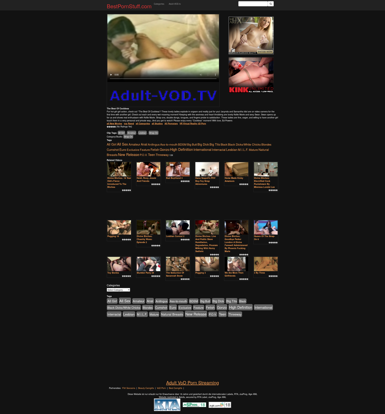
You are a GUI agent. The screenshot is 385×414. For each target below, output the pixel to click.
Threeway (162, 154)
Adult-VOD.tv (175, 3)
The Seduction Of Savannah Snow (175, 274)
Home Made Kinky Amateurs (234, 179)
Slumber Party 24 (145, 272)
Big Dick (203, 144)
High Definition (181, 149)
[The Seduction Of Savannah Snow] (178, 264)
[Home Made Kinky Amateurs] (236, 169)
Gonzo (164, 149)
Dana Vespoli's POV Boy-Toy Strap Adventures (205, 180)
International (202, 149)
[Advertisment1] (251, 35)
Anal (144, 144)
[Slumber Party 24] (148, 264)
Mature (253, 150)
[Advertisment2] (251, 75)
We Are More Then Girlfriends (234, 274)
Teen (151, 154)
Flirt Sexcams (128, 387)
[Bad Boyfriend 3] (178, 169)
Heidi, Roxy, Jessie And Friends (146, 179)
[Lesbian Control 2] (178, 227)
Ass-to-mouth (168, 144)
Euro (122, 149)
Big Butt (192, 144)
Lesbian (142, 132)
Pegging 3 (200, 272)
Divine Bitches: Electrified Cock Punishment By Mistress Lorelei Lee (264, 182)
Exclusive (133, 150)
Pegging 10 (113, 236)
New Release (128, 154)
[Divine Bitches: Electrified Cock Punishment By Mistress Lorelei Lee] (266, 169)
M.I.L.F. (243, 149)
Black (224, 144)
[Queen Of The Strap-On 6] (266, 227)
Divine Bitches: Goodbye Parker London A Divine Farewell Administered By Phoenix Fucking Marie (236, 244)
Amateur (132, 132)
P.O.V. (143, 155)
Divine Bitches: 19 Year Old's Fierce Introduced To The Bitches (119, 182)
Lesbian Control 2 (175, 236)
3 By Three (259, 272)
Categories (159, 3)
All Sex (122, 144)
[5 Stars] (115, 127)
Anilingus (154, 144)
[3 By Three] (266, 264)
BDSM (182, 144)
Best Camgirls (175, 387)
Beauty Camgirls (146, 387)
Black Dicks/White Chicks (244, 144)
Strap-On (153, 132)
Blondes (266, 144)
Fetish (155, 149)
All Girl (121, 132)
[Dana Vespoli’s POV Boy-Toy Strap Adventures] (207, 169)
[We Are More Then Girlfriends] (236, 264)
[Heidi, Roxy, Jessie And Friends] (148, 169)
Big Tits (214, 144)
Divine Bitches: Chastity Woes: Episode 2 (144, 239)
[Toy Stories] (119, 264)
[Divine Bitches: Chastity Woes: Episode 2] (148, 227)
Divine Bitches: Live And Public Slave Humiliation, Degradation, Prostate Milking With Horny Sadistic (206, 244)
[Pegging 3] (207, 264)
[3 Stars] (111, 127)
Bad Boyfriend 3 (174, 177)
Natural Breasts (172, 314)
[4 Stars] (113, 127)
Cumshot (113, 149)
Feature (145, 150)
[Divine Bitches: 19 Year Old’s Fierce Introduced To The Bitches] (119, 169)
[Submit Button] (271, 3)
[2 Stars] (109, 127)
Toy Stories (113, 272)
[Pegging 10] (119, 227)
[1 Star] (108, 127)
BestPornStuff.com (129, 6)
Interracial (219, 149)
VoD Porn (161, 387)
